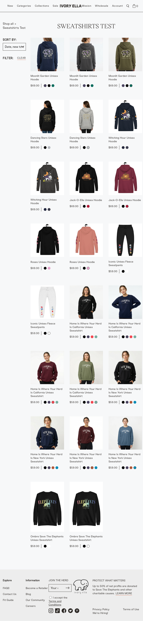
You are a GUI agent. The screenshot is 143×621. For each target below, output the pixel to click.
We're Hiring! (100, 613)
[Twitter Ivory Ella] (70, 610)
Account (117, 5)
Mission (86, 5)
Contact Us (9, 594)
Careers (31, 606)
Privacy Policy (101, 609)
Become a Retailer (37, 588)
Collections (42, 5)
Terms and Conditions (55, 603)
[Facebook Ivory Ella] (64, 610)
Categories (24, 5)
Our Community (35, 600)
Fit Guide (8, 600)
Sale (55, 5)
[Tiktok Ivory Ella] (57, 610)
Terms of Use (131, 609)
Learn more (124, 593)
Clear (21, 57)
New (10, 5)
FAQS (6, 588)
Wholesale (101, 5)
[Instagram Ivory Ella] (51, 610)
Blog (28, 594)
